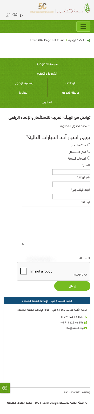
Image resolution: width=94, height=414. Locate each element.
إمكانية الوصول (24, 82)
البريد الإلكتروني (80, 189)
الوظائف (70, 82)
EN (22, 15)
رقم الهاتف (83, 177)
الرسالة (85, 201)
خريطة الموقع (70, 92)
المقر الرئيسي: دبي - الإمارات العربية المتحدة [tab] (47, 300)
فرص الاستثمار (78, 151)
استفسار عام (79, 145)
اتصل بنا (23, 92)
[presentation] (53, 271)
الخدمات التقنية (77, 158)
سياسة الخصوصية (47, 63)
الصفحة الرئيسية (76, 40)
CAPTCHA (84, 257)
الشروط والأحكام (47, 73)
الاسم (86, 164)
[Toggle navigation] (83, 26)
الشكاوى (47, 101)
